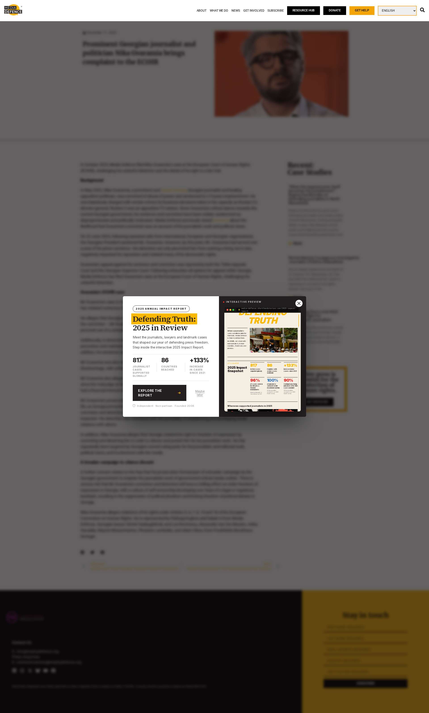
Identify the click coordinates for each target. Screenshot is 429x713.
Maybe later (200, 392)
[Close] (299, 303)
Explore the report (150, 393)
